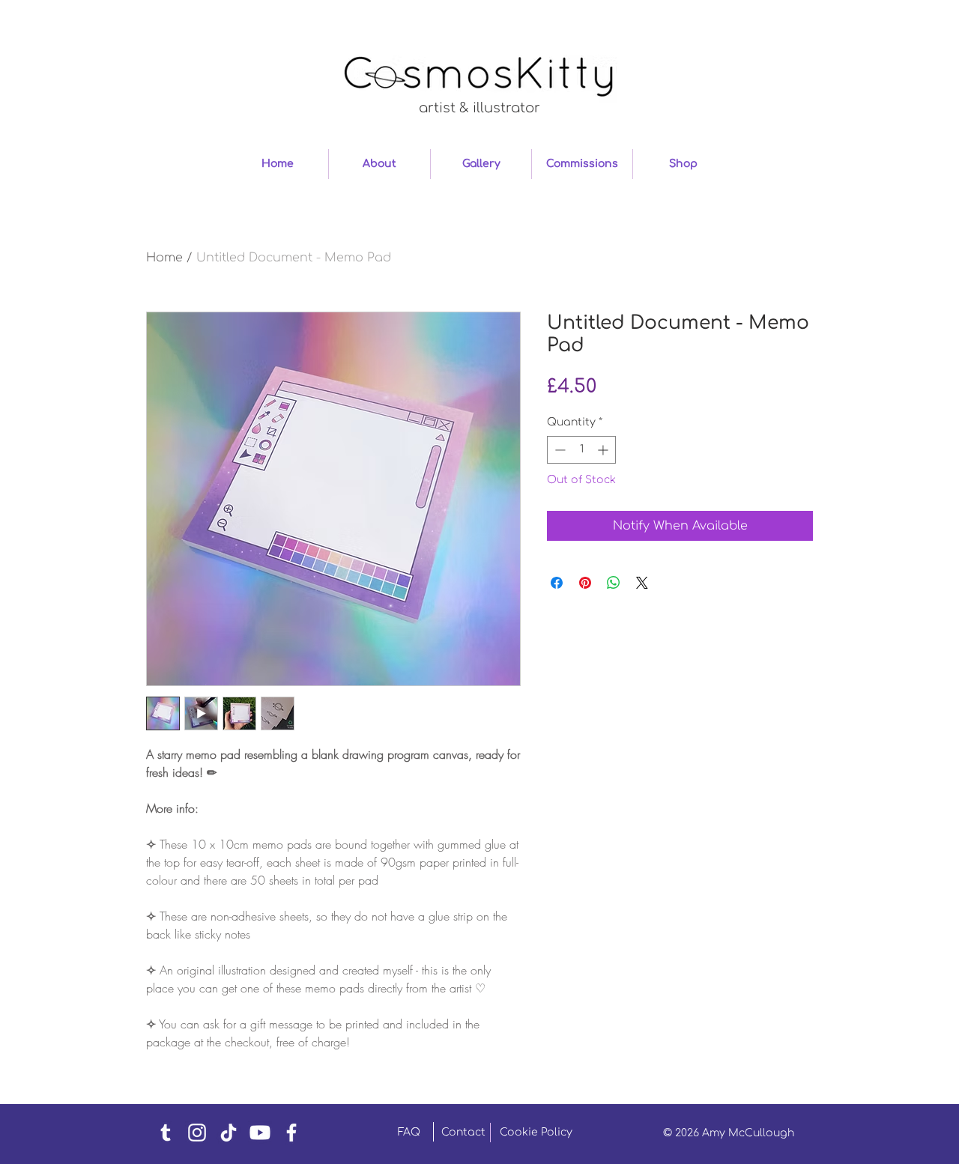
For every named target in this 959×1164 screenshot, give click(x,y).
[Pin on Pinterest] (585, 583)
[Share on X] (642, 583)
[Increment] (604, 450)
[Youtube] (260, 1133)
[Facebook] (291, 1133)
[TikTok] (228, 1133)
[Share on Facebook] (557, 583)
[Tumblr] (166, 1133)
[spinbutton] (581, 450)
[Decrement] (558, 450)
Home (164, 257)
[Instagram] (197, 1133)
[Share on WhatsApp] (614, 583)
